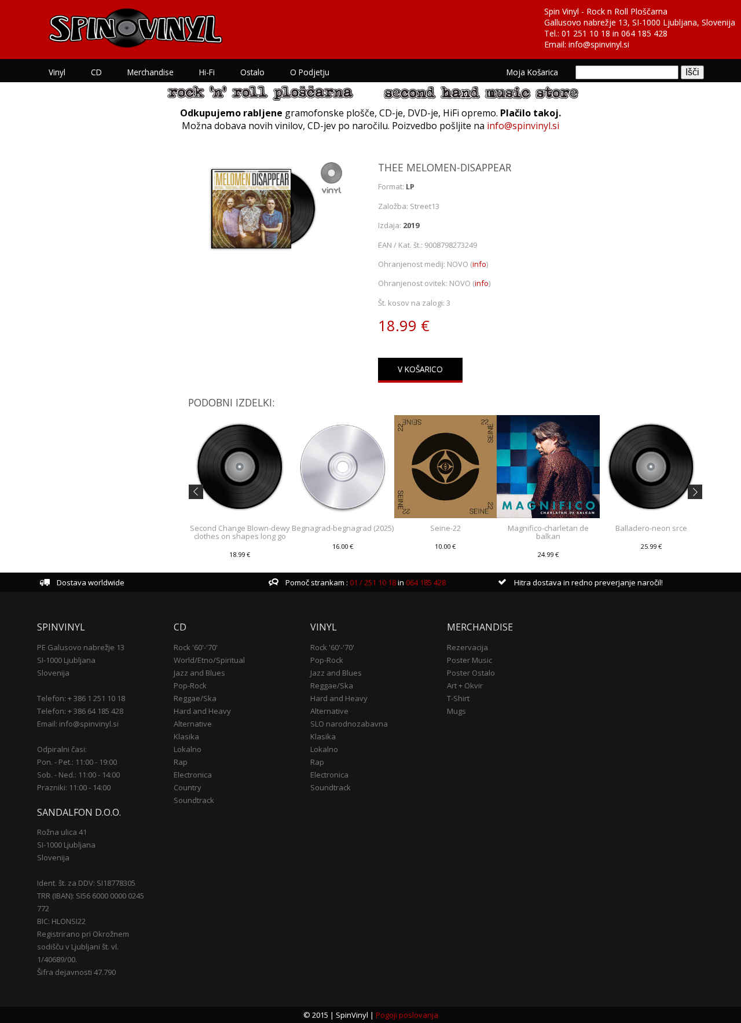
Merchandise (150, 72)
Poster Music (469, 660)
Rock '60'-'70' (196, 647)
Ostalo (252, 72)
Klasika (186, 736)
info (479, 264)
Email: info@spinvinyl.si (78, 723)
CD (96, 72)
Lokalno (187, 749)
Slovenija (53, 673)
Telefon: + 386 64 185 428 (80, 711)
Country (187, 787)
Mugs (456, 711)
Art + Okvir (465, 685)
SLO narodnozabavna (349, 723)
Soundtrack (194, 800)
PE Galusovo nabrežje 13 (80, 647)
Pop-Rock (190, 685)
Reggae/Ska (195, 698)
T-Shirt (458, 698)
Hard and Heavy (202, 711)
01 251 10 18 (586, 33)
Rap (181, 762)
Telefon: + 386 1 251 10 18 (81, 698)
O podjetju (309, 72)
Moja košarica (532, 72)
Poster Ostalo (471, 673)
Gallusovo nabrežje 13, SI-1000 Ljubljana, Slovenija (639, 22)
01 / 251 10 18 (372, 582)
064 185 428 (644, 33)
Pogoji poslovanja (407, 1015)
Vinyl (57, 72)
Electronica (193, 774)
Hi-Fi (207, 72)
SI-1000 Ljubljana (66, 660)
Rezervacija (467, 647)
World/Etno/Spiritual (209, 660)
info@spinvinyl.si (598, 44)
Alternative (193, 723)
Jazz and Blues (199, 673)
